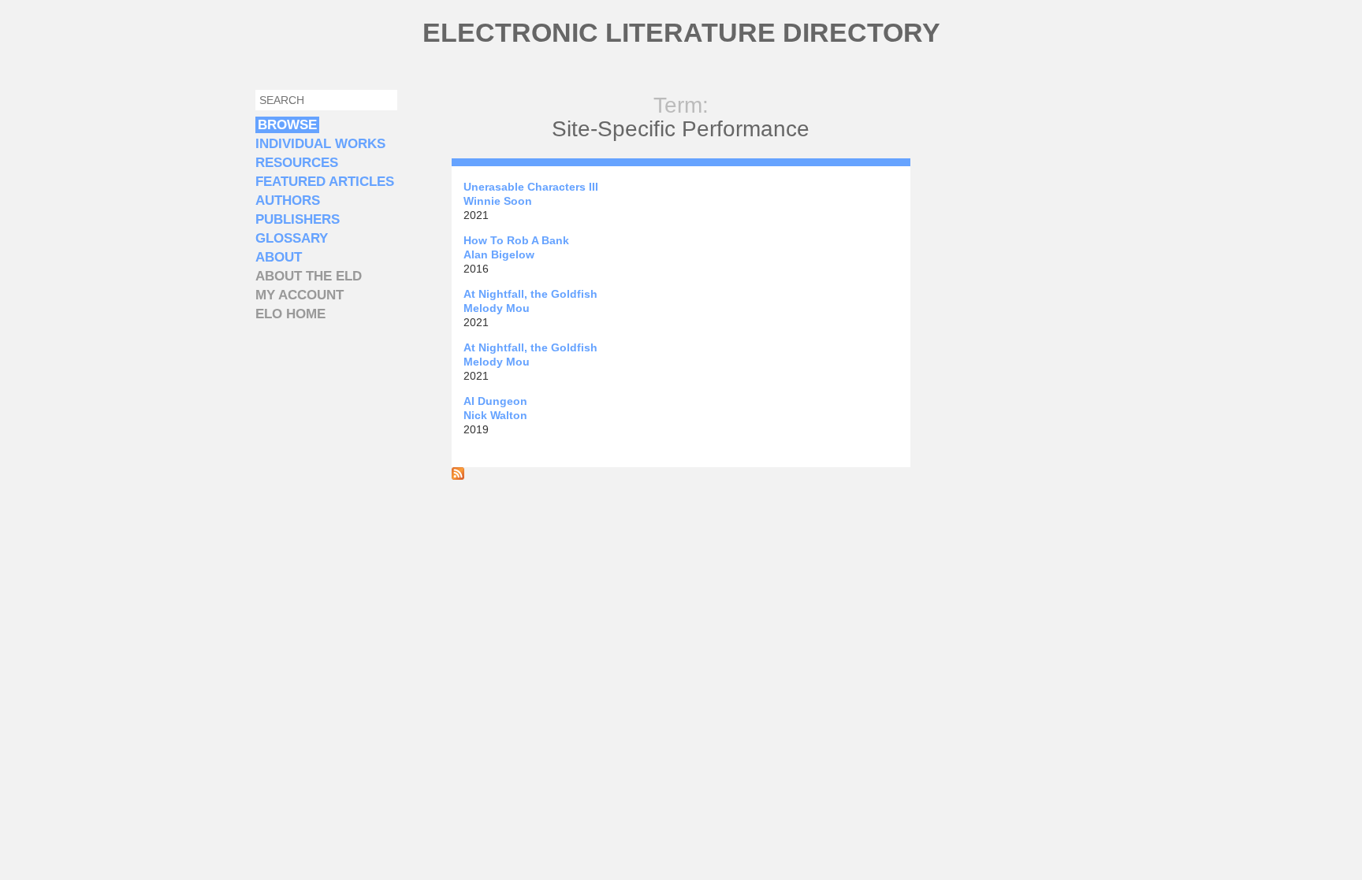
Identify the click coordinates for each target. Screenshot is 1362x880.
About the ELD (308, 276)
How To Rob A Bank (516, 240)
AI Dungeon (495, 401)
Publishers (297, 219)
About (278, 257)
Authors (287, 200)
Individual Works (320, 143)
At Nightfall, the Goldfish (530, 294)
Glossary (291, 238)
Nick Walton (495, 415)
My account (299, 295)
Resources (296, 162)
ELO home (290, 313)
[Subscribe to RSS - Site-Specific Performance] (458, 476)
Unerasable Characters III (530, 186)
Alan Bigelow (498, 254)
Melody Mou (496, 308)
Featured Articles (324, 181)
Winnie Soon (497, 201)
